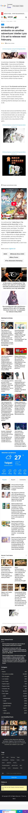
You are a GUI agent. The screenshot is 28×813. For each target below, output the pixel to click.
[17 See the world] (10, 17)
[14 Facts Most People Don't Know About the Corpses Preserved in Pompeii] (6, 487)
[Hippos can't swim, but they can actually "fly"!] (7, 587)
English (7, 811)
